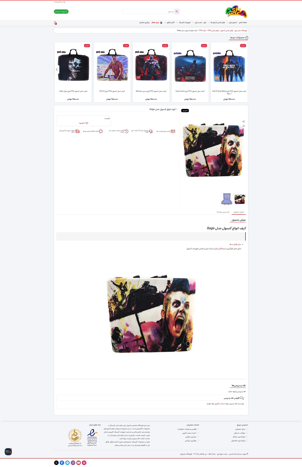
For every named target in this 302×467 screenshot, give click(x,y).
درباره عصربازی (240, 429)
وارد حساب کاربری (221, 403)
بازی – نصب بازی (200, 22)
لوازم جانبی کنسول (226, 30)
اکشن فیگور (170, 22)
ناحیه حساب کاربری (189, 433)
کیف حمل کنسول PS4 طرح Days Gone (190, 91)
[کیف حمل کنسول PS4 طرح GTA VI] (112, 65)
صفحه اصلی (243, 22)
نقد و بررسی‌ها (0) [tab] (223, 212)
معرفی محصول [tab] (239, 212)
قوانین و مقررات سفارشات (187, 429)
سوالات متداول (239, 433)
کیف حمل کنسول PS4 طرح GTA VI (112, 91)
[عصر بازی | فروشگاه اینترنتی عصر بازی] (236, 11)
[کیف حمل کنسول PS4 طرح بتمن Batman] (151, 65)
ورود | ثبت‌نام (60, 11)
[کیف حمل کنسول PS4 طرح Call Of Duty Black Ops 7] (229, 65)
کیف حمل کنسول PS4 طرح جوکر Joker (73, 91)
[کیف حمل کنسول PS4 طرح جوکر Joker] (73, 65)
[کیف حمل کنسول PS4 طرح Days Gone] (190, 65)
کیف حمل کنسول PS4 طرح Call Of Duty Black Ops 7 (229, 92)
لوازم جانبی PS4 (213, 30)
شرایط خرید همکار (239, 437)
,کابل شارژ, (218, 248)
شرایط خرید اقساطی (238, 440)
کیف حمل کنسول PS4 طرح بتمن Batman (151, 91)
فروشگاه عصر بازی (241, 30)
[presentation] (57, 69)
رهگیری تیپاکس (190, 440)
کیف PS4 (202, 30)
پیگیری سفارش (144, 22)
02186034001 (59, 2)
